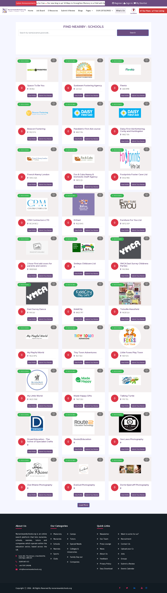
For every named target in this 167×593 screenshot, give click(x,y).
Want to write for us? (130, 534)
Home (30, 11)
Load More (83, 505)
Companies (74, 562)
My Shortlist (141, 3)
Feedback (104, 559)
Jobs (123, 554)
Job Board (40, 11)
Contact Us (125, 544)
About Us (104, 554)
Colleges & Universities (73, 550)
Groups (124, 559)
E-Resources (53, 11)
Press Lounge (105, 544)
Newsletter (104, 534)
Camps (73, 534)
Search (133, 33)
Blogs (80, 11)
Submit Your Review (45, 95)
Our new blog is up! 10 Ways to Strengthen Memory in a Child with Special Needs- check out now (78, 3)
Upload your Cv (127, 549)
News (102, 549)
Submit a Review (68, 11)
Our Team (104, 539)
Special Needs (76, 544)
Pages (88, 11)
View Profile (32, 95)
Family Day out (76, 557)
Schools (56, 544)
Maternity (57, 534)
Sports (56, 554)
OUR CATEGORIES (103, 11)
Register (118, 3)
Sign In (129, 3)
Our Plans (146, 11)
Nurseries (57, 539)
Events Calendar (127, 569)
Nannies (56, 549)
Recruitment (126, 539)
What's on (120, 11)
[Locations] (133, 11)
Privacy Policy (105, 564)
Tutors (73, 539)
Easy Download (106, 569)
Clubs (55, 559)
